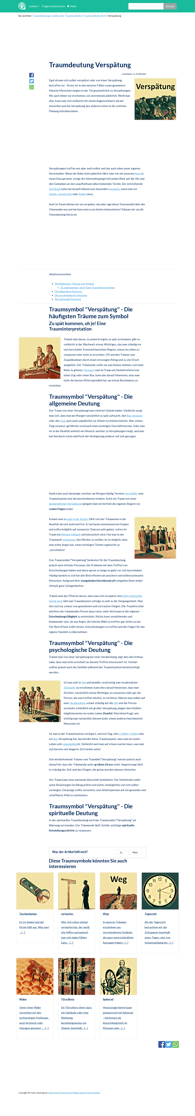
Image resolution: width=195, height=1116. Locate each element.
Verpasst (89, 370)
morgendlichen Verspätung (65, 503)
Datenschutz (66, 1093)
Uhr (116, 703)
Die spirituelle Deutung (68, 299)
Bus (55, 738)
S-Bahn (133, 733)
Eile (84, 682)
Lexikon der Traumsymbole (66, 15)
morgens (114, 189)
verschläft (131, 493)
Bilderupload (79, 1093)
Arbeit (82, 194)
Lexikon (33, 6)
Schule (53, 194)
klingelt (76, 534)
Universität (65, 194)
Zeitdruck (55, 189)
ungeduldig (70, 744)
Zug (62, 420)
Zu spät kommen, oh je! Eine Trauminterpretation (87, 287)
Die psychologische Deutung (71, 295)
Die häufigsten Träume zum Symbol (74, 283)
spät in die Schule (77, 519)
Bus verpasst (134, 415)
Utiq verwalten (93, 1093)
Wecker (66, 534)
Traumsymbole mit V (94, 15)
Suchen (170, 6)
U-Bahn (123, 733)
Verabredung (77, 703)
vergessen (69, 539)
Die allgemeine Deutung (68, 291)
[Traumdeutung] (21, 6)
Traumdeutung (41, 15)
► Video (72, 6)
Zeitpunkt (70, 687)
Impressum (54, 1093)
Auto (138, 173)
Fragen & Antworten (53, 6)
